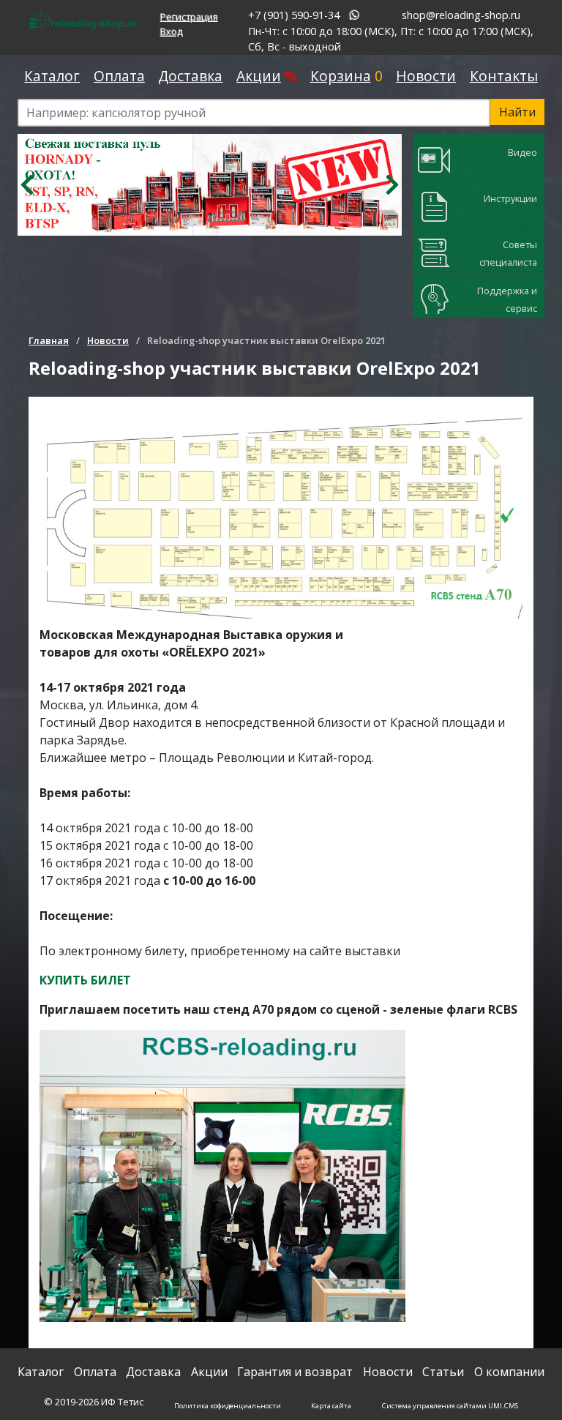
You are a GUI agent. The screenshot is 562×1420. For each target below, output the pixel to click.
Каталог (52, 76)
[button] (27, 185)
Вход (171, 31)
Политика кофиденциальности (227, 1405)
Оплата (119, 76)
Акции (258, 76)
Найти (517, 112)
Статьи (443, 1372)
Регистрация (189, 16)
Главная (49, 340)
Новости (426, 76)
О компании (509, 1372)
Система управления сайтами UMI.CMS (450, 1405)
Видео (522, 152)
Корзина (340, 76)
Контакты (504, 76)
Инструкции (510, 198)
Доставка (190, 76)
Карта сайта (331, 1405)
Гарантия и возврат (295, 1372)
